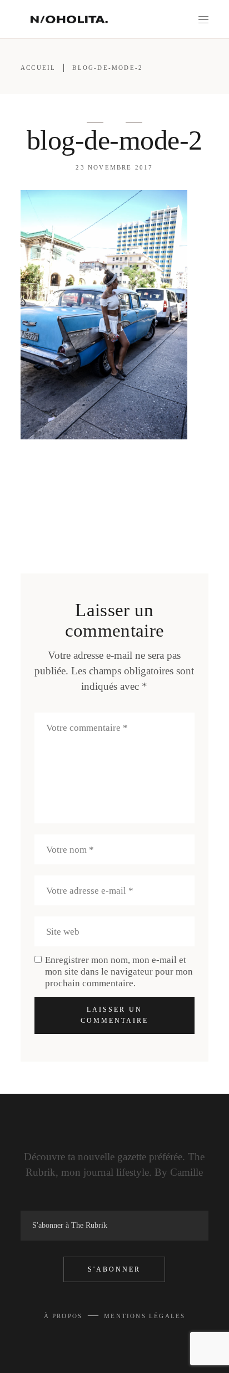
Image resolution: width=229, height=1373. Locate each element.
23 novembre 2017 (114, 167)
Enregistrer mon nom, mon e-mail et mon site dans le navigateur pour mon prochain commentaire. (119, 971)
